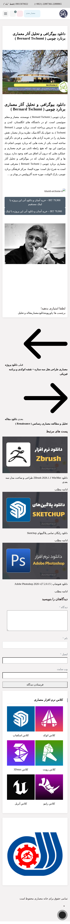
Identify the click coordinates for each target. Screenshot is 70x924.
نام (65, 638)
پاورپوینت (48, 313)
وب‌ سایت (62, 669)
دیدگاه (63, 607)
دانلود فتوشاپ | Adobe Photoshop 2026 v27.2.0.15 (41, 584)
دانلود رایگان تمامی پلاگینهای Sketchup (47, 533)
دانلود (41, 313)
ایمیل (64, 654)
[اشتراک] (9, 31)
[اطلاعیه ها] (20, 14)
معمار (35, 313)
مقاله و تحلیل (25, 313)
